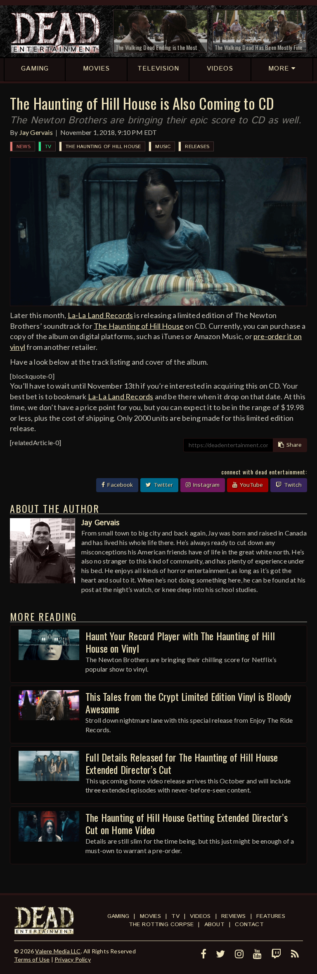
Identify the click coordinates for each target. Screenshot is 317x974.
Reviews (233, 916)
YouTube (250, 485)
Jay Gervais (36, 132)
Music (162, 146)
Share (293, 445)
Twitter (162, 485)
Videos (200, 916)
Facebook (119, 485)
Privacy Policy (72, 959)
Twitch (292, 485)
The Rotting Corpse (161, 924)
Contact (249, 924)
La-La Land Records (100, 315)
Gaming (118, 916)
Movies (150, 916)
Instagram (205, 485)
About (214, 924)
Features (270, 916)
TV (48, 146)
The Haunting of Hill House (103, 146)
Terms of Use (32, 959)
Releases (197, 146)
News (24, 146)
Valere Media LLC (57, 951)
